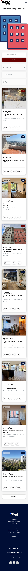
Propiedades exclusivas (14, 521)
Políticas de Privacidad (14, 558)
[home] (6, 2)
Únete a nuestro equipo (14, 530)
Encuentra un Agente (14, 528)
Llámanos (14, 541)
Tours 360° (14, 523)
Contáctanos (14, 536)
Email (14, 538)
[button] (25, 2)
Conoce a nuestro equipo (14, 532)
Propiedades (14, 519)
